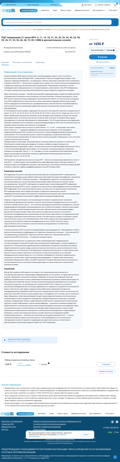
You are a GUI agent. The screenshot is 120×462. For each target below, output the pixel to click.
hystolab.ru (46, 456)
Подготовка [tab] (40, 62)
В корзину (102, 57)
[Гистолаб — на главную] (8, 10)
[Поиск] (115, 22)
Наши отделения (33, 5)
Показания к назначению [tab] (22, 62)
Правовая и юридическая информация (47, 427)
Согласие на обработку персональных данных (49, 424)
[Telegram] (112, 421)
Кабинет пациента (104, 5)
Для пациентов (98, 10)
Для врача (88, 5)
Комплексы (45, 10)
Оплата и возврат (39, 429)
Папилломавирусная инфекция (22, 29)
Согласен (85, 434)
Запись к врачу (65, 10)
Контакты (54, 5)
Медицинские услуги (82, 10)
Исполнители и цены (102, 73)
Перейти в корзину (104, 62)
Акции (55, 10)
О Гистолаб (112, 10)
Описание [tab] (5, 62)
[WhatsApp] (117, 421)
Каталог (9, 29)
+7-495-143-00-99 (10, 5)
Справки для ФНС (7, 424)
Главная (3, 29)
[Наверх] (115, 457)
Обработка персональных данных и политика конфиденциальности (57, 421)
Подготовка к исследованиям (11, 421)
